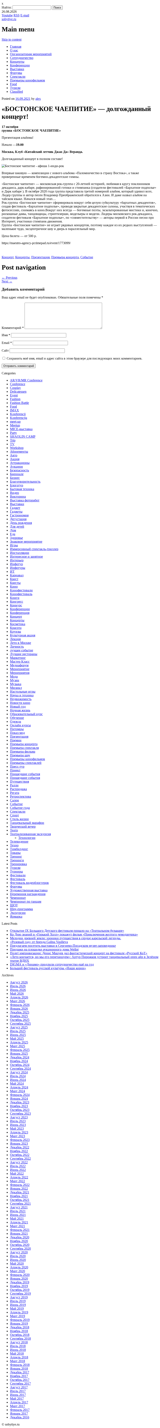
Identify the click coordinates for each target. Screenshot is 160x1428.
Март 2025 (17, 1046)
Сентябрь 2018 (20, 1338)
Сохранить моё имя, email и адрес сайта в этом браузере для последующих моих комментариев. (74, 358)
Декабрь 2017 (19, 1372)
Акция (14, 459)
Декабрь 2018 (19, 1327)
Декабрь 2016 (19, 1417)
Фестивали (18, 875)
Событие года (20, 808)
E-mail (24, 15)
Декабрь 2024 (19, 1057)
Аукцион (16, 466)
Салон (14, 800)
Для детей (17, 526)
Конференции (20, 65)
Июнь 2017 (18, 1395)
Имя (6, 335)
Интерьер (17, 560)
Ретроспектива (20, 796)
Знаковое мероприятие (26, 541)
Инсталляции (19, 553)
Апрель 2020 (19, 1267)
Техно (14, 845)
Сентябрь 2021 (20, 1203)
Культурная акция (22, 635)
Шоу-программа (21, 909)
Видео (14, 493)
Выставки (17, 69)
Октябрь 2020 (19, 1245)
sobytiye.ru (9, 19)
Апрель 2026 (19, 997)
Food (13, 84)
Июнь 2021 (18, 1215)
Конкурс (16, 605)
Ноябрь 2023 (19, 1106)
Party (13, 433)
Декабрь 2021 (19, 1192)
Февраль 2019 (20, 1320)
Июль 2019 (18, 1301)
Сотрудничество (21, 58)
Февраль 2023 (20, 1140)
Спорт (14, 815)
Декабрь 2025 (19, 1012)
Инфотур (16, 564)
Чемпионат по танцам (25, 901)
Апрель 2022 (19, 1177)
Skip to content (11, 39)
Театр (14, 830)
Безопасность (19, 470)
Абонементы (19, 451)
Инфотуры (17, 568)
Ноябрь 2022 (19, 1151)
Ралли (14, 785)
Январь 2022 (19, 1188)
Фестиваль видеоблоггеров (29, 883)
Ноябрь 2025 (19, 1016)
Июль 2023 (18, 1121)
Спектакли (17, 76)
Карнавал (17, 575)
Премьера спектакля (24, 748)
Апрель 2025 (19, 1042)
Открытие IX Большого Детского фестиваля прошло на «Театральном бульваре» (67, 930)
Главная (15, 46)
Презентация (40, 257)
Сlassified (16, 91)
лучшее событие (21, 650)
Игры (14, 545)
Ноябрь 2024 (19, 1061)
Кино (14, 586)
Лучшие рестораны (23, 654)
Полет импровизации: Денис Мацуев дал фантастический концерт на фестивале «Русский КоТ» (78, 953)
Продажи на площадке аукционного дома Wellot (44, 949)
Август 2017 (19, 1387)
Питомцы (17, 729)
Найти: (7, 7)
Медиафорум (19, 665)
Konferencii (18, 414)
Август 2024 (19, 1072)
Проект (15, 770)
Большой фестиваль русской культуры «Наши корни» (48, 968)
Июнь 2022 (18, 1170)
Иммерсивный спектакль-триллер (34, 549)
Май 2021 (17, 1218)
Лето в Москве (20, 643)
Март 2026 (17, 1001)
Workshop (17, 448)
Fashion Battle (19, 403)
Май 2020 (17, 1263)
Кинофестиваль (21, 594)
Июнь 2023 (18, 1125)
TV (12, 444)
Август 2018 (19, 1342)
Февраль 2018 (20, 1365)
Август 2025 (19, 1027)
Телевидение (19, 841)
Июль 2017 (18, 1391)
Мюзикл (16, 688)
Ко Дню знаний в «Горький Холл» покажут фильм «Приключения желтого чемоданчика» (74, 934)
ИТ (12, 571)
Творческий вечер (23, 826)
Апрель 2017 (19, 1402)
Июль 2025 (18, 1031)
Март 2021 (17, 1226)
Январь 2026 (19, 1008)
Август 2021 (19, 1207)
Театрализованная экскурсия (30, 834)
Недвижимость (20, 699)
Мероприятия (19, 673)
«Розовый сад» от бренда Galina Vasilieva (39, 942)
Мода (14, 676)
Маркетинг (18, 658)
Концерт (8, 257)
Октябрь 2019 (19, 1290)
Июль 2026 (18, 986)
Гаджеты (16, 511)
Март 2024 (17, 1091)
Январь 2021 (19, 1233)
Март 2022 (17, 1181)
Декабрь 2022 (19, 1147)
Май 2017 (17, 1398)
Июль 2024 (18, 1076)
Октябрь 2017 (19, 1380)
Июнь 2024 (18, 1080)
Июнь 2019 (18, 1305)
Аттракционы (20, 463)
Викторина (18, 496)
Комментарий (13, 328)
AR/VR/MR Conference (26, 380)
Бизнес (15, 478)
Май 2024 (17, 1083)
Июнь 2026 (18, 990)
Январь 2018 (19, 1368)
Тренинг (16, 856)
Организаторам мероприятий (31, 54)
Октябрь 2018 (19, 1335)
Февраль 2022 (20, 1185)
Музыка (15, 684)
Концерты (17, 61)
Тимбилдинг (19, 849)
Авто (13, 455)
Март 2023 (17, 1136)
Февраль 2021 (20, 1230)
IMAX (14, 410)
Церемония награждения (27, 894)
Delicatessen (18, 391)
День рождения (21, 523)
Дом (13, 530)
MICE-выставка (21, 429)
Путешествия (19, 781)
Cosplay (15, 388)
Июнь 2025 (18, 1035)
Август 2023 (19, 1117)
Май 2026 (17, 993)
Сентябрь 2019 (20, 1293)
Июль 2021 (18, 1211)
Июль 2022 (18, 1166)
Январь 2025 (19, 1053)
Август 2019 (19, 1297)
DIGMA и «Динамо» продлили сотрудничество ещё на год (52, 964)
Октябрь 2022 (19, 1155)
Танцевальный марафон (27, 823)
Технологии (26, 838)
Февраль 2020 (20, 1275)
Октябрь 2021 (19, 1200)
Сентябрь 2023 (20, 1113)
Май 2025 (17, 1038)
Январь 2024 (19, 1098)
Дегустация (18, 519)
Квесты (15, 583)
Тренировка (18, 864)
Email (7, 343)
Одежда (15, 721)
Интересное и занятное (26, 556)
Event (14, 395)
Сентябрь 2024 (20, 1068)
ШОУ (14, 905)
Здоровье (16, 538)
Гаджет (15, 508)
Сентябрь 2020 (20, 1248)
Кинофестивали (21, 590)
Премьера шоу (20, 755)
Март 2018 (17, 1361)
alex (38, 98)
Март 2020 (17, 1271)
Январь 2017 (19, 1413)
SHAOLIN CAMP (22, 436)
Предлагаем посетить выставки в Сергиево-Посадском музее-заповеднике (63, 945)
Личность (17, 646)
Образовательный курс (26, 714)
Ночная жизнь (20, 710)
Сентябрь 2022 (20, 1158)
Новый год (18, 706)
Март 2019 (17, 1316)
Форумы (16, 73)
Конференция (19, 613)
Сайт (5, 350)
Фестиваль (17, 879)
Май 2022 (17, 1173)
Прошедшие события (25, 774)
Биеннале (17, 474)
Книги (14, 598)
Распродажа (18, 789)
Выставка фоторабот (24, 500)
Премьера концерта (65, 257)
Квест (14, 579)
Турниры (16, 871)
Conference (17, 384)
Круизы (15, 631)
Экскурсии (18, 913)
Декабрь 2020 (19, 1237)
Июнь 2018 (18, 1350)
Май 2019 (17, 1308)
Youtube (7, 15)
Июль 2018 (18, 1346)
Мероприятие (19, 669)
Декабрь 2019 (19, 1282)
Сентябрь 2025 (20, 1023)
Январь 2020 (19, 1278)
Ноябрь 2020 (19, 1241)
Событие (86, 257)
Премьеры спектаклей (25, 763)
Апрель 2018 (19, 1357)
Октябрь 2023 (19, 1110)
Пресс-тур (17, 766)
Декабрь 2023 (19, 1102)
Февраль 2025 (20, 1050)
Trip (12, 440)
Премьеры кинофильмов (27, 80)
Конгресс (16, 601)
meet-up (15, 421)
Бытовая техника (22, 489)
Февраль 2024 (20, 1095)
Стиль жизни (19, 819)
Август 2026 (19, 982)
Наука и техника (22, 695)
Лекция (15, 639)
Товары (15, 853)
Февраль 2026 (20, 1005)
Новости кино (20, 703)
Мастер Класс (20, 661)
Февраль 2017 (20, 1410)
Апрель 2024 (19, 1087)
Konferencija (18, 418)
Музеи (14, 680)
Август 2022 (19, 1162)
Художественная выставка (29, 890)
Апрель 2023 (19, 1132)
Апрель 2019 (19, 1312)
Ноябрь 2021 (19, 1196)
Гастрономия (19, 515)
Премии (15, 740)
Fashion (15, 399)
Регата (14, 793)
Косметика (17, 624)
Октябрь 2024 (19, 1065)
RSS (17, 15)
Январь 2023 (19, 1143)
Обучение (17, 718)
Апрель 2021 (19, 1222)
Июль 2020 (18, 1256)
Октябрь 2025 (19, 1020)
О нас (14, 50)
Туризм (15, 88)
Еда (12, 534)
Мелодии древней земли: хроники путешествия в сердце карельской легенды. (65, 938)
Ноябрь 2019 (19, 1286)
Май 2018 (17, 1353)
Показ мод (17, 733)
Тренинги (17, 860)
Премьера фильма (22, 751)
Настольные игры (22, 691)
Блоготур (16, 485)
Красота (15, 628)
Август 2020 (19, 1252)
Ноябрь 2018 (19, 1331)
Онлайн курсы (20, 725)
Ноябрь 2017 (19, 1376)
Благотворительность (25, 481)
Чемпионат (18, 898)
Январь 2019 (19, 1323)
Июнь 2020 (18, 1260)
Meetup (15, 425)
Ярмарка (16, 916)
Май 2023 (17, 1128)
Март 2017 (17, 1406)
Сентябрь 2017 (20, 1383)
